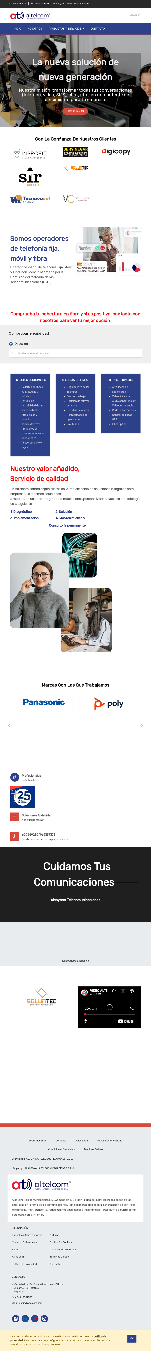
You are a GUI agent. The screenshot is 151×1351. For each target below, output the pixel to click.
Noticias (54, 1235)
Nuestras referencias (24, 1242)
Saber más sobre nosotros (27, 1235)
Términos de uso (93, 1149)
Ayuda (15, 1249)
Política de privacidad (109, 1140)
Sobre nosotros (38, 1140)
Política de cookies (61, 1242)
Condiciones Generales (63, 1249)
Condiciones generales (61, 1149)
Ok (132, 1338)
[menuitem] (17, 29)
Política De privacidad (24, 1264)
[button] (9, 725)
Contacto (61, 1140)
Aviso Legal (18, 1256)
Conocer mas (75, 111)
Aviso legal (81, 1140)
